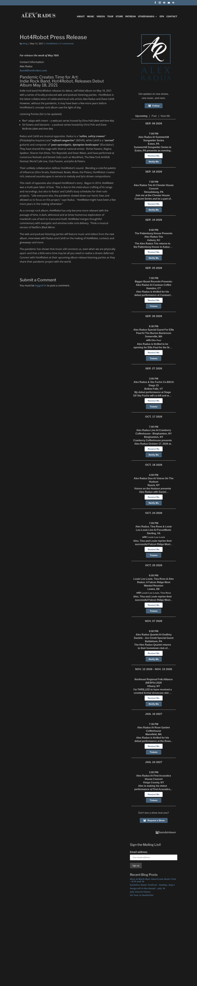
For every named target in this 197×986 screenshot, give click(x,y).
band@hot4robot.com (33, 70)
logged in (40, 285)
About (81, 16)
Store (119, 16)
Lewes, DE (153, 589)
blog (25, 43)
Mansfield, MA (153, 734)
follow (155, 105)
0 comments (67, 43)
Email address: (139, 852)
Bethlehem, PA (153, 641)
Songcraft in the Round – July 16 (147, 888)
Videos (100, 16)
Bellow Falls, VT (153, 389)
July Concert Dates (140, 891)
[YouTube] (169, 4)
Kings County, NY (153, 782)
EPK (162, 16)
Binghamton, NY (153, 437)
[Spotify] (173, 4)
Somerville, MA (153, 336)
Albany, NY (153, 686)
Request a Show (156, 820)
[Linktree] (164, 3)
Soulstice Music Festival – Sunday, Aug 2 (152, 884)
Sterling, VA (154, 533)
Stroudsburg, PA (153, 192)
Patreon (130, 16)
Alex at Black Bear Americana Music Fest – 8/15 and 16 (153, 880)
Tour (110, 16)
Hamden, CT (153, 288)
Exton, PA (153, 144)
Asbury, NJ (153, 240)
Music (90, 16)
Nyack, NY (154, 485)
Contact (171, 16)
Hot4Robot (52, 43)
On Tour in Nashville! (141, 895)
